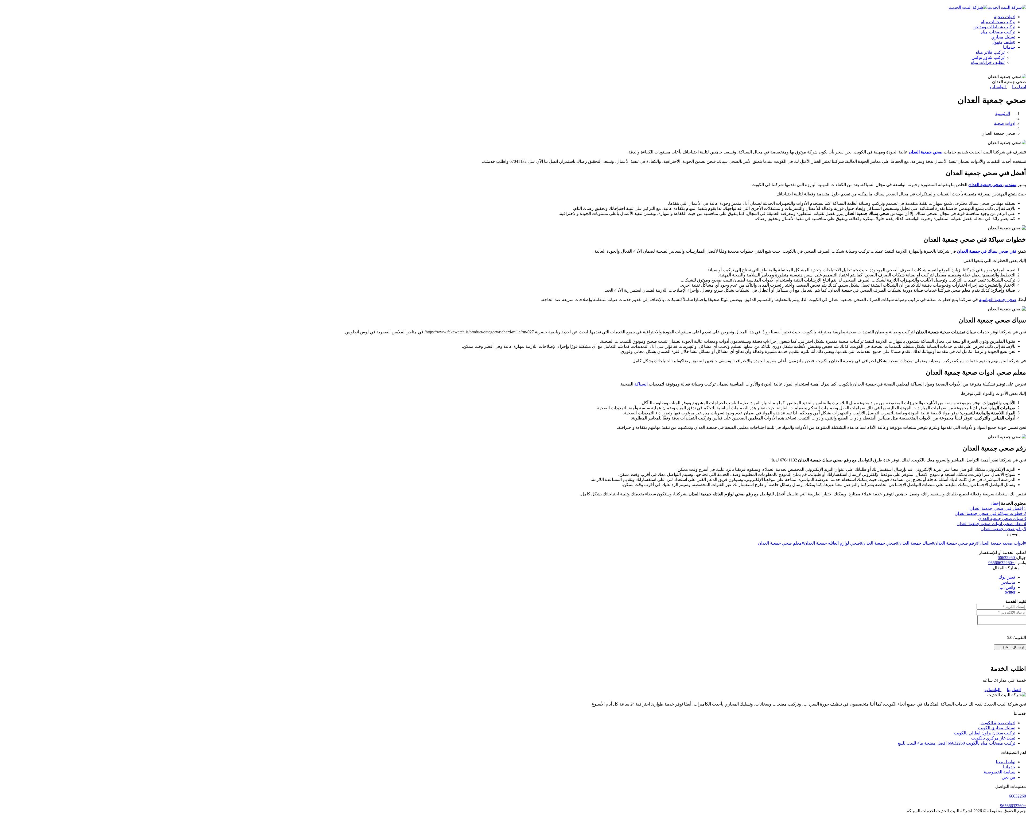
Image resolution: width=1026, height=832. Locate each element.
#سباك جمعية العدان (916, 543)
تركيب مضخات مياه (998, 32)
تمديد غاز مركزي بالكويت (993, 738)
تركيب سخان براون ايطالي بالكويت (984, 733)
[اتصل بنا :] (513, 824)
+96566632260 (1001, 562)
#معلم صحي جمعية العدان (781, 543)
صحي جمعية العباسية (997, 299)
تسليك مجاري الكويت (996, 728)
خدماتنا (1009, 47)
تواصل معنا (1005, 762)
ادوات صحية (1004, 16)
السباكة (641, 384)
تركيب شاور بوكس (988, 57)
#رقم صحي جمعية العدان (956, 543)
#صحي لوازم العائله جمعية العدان (833, 543)
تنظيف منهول (1003, 42)
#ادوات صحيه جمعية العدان (1002, 543)
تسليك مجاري (1003, 37)
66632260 (1007, 557)
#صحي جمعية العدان (880, 543)
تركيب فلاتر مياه (990, 52)
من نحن (1008, 777)
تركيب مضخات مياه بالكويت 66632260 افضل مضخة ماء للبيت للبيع (956, 743)
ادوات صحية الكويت (998, 723)
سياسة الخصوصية (999, 772)
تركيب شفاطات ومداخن (994, 27)
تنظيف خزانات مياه (988, 62)
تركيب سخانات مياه (998, 22)
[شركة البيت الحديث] (1006, 7)
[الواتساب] (513, 829)
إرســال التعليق (1012, 647)
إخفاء (995, 503)
